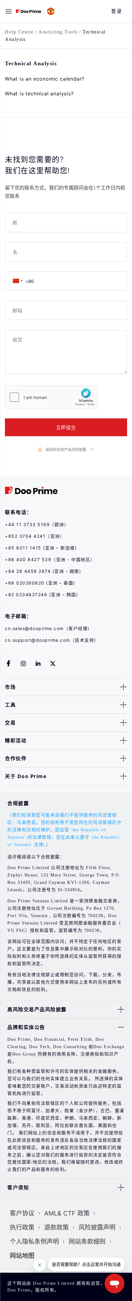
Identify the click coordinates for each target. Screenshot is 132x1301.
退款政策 (56, 1227)
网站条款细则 (87, 1241)
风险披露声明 (97, 1227)
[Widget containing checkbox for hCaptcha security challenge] (51, 397)
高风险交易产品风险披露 (66, 449)
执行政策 (22, 1227)
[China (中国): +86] (17, 281)
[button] (8, 11)
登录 (116, 11)
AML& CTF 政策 (67, 1213)
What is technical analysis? (39, 93)
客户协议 (22, 1213)
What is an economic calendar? (44, 79)
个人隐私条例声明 (34, 1241)
